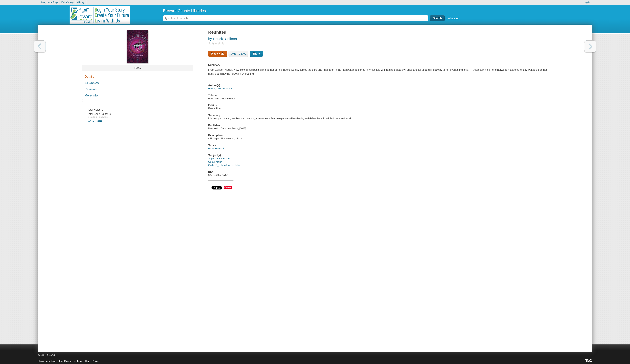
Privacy (96, 361)
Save (229, 187)
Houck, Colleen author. (220, 88)
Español (51, 355)
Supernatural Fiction (219, 158)
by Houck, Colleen (222, 39)
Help (87, 361)
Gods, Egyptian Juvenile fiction (224, 165)
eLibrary (80, 2)
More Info (91, 95)
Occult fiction (215, 161)
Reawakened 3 (216, 148)
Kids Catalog (67, 2)
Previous (40, 46)
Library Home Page (49, 2)
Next (590, 46)
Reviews (90, 89)
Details (89, 76)
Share (256, 53)
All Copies (91, 83)
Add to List (238, 53)
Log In (587, 2)
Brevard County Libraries (184, 11)
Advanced (453, 18)
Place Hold (217, 53)
